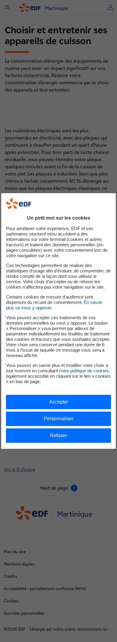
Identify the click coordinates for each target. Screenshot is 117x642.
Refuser (58, 435)
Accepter (58, 401)
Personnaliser (59, 418)
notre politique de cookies (84, 370)
